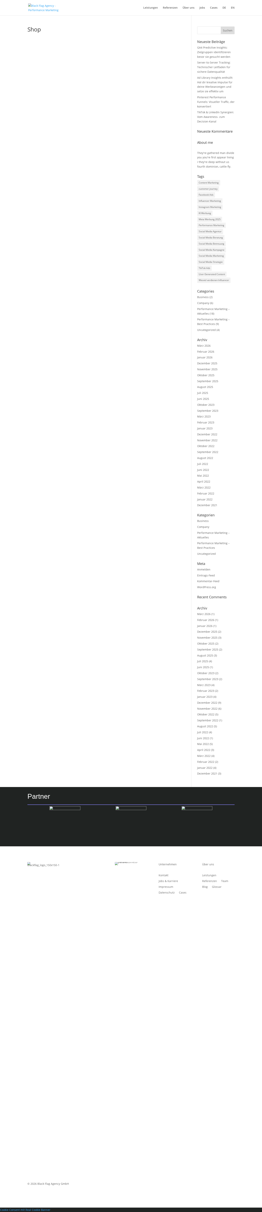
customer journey (208, 188)
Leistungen (150, 7)
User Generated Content (212, 274)
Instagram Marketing (210, 207)
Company (203, 303)
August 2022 (205, 458)
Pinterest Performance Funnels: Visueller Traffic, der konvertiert (216, 101)
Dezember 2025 (207, 363)
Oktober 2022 (205, 446)
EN (233, 7)
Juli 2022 (202, 464)
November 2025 (207, 369)
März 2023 (204, 416)
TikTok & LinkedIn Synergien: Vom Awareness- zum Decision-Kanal (215, 116)
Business (203, 297)
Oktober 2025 (205, 375)
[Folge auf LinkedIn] (231, 1184)
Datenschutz (167, 892)
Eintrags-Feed (206, 575)
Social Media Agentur (210, 231)
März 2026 (204, 345)
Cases (214, 7)
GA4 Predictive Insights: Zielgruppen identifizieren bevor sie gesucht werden (214, 52)
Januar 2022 (205, 499)
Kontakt (163, 875)
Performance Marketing (211, 225)
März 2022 (204, 487)
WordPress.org (206, 587)
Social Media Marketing (211, 255)
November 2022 (207, 440)
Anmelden (203, 569)
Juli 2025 (202, 393)
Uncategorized (206, 330)
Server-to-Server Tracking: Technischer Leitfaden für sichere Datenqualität (214, 67)
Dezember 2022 (207, 434)
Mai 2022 (203, 475)
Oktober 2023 (205, 405)
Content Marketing (209, 182)
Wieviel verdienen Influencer (214, 280)
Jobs (202, 7)
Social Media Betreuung (211, 243)
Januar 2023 (205, 428)
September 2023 (207, 411)
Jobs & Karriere (168, 881)
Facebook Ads (206, 194)
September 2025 (207, 381)
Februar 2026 (205, 351)
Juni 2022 (203, 470)
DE (224, 7)
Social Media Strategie (211, 262)
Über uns (188, 7)
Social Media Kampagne (211, 249)
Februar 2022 (205, 493)
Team (224, 881)
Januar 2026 (205, 357)
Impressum (166, 887)
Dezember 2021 (207, 505)
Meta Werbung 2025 (210, 219)
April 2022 (203, 481)
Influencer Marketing (210, 201)
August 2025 (205, 387)
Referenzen (170, 7)
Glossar (217, 887)
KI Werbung (205, 213)
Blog (205, 887)
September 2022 (207, 452)
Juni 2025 (203, 399)
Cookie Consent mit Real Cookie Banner (25, 1210)
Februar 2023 (205, 422)
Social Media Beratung (211, 237)
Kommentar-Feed (208, 581)
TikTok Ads (204, 268)
